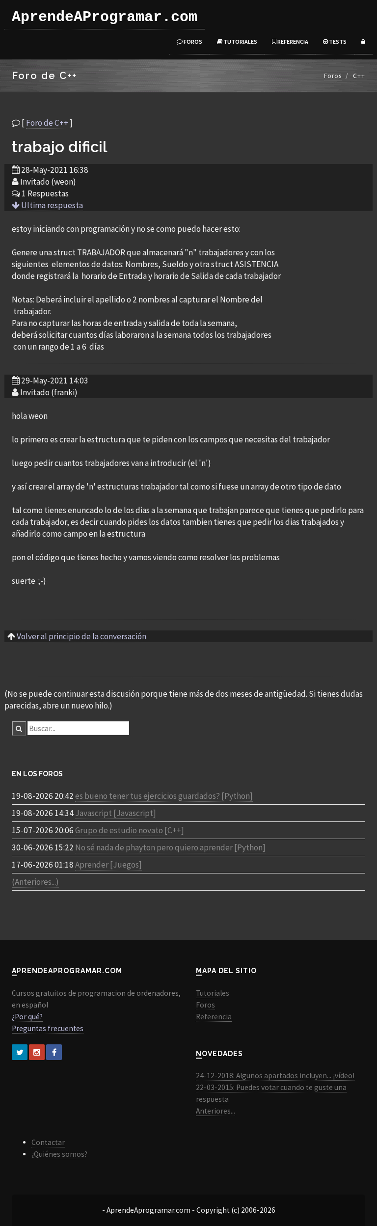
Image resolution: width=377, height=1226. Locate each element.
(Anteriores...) (35, 881)
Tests (337, 41)
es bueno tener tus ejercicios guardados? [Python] (164, 795)
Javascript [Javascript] (115, 813)
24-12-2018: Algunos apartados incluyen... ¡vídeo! (275, 1075)
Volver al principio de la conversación (81, 636)
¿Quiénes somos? (59, 1154)
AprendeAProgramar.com (104, 17)
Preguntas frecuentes (47, 1028)
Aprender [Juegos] (108, 864)
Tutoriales (239, 41)
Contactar (48, 1142)
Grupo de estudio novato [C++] (129, 830)
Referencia (292, 41)
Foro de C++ (47, 122)
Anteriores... (215, 1111)
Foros (192, 41)
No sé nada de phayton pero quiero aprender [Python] (170, 847)
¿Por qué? (27, 1016)
